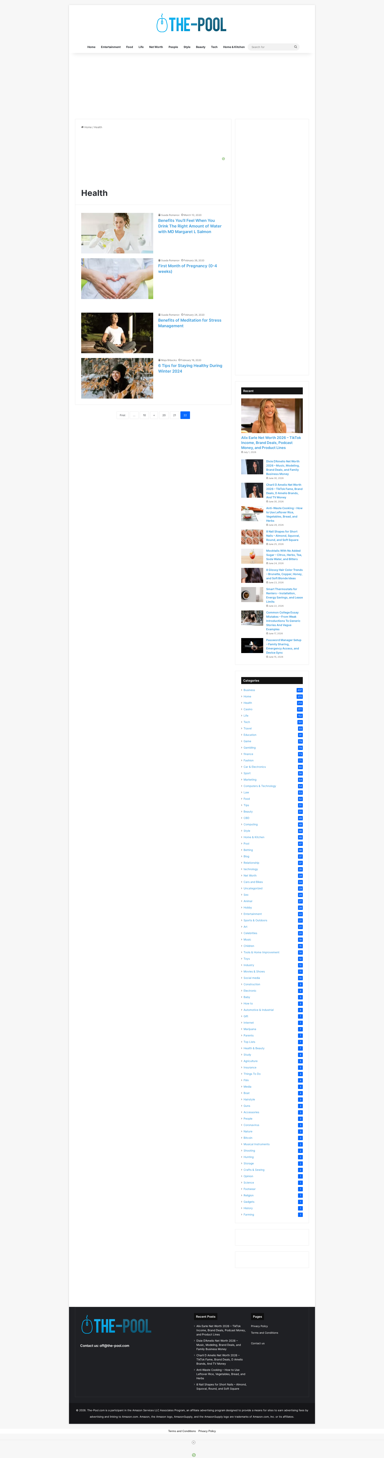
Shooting (249, 1150)
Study (247, 1054)
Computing (251, 824)
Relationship (251, 862)
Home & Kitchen (234, 47)
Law (246, 792)
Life (141, 47)
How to (248, 1003)
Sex (246, 894)
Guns (247, 1105)
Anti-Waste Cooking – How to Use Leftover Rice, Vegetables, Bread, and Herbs (220, 1374)
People (173, 47)
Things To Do (252, 1073)
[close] (193, 1442)
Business (249, 690)
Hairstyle (249, 1099)
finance (248, 754)
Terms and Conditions (264, 1332)
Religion (249, 1195)
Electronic (250, 990)
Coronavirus (251, 1125)
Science (249, 1182)
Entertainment (111, 47)
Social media (252, 977)
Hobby (248, 907)
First (122, 415)
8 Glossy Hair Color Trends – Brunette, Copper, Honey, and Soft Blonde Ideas (284, 574)
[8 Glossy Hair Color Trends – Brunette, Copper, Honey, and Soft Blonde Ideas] (252, 575)
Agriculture (251, 1061)
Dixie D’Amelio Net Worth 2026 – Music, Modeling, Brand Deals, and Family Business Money (218, 1345)
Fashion (249, 760)
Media (247, 1086)
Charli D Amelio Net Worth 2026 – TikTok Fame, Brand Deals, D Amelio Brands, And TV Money (219, 1359)
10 (144, 415)
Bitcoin (248, 1137)
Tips (246, 805)
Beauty (200, 47)
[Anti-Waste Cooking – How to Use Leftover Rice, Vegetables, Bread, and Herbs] (252, 513)
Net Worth (156, 47)
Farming (249, 1214)
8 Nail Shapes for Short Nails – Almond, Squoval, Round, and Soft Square (283, 536)
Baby (247, 997)
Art (245, 926)
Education (250, 734)
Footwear (250, 1189)
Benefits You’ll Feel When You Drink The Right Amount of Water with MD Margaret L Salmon (190, 226)
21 (174, 415)
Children (249, 945)
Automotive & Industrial (259, 1009)
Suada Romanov (170, 214)
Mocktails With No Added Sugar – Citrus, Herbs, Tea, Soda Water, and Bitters (284, 555)
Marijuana (250, 1029)
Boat (247, 1093)
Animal (248, 901)
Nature (248, 1131)
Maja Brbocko (169, 360)
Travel (248, 728)
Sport (247, 773)
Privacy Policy (259, 1326)
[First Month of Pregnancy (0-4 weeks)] (117, 278)
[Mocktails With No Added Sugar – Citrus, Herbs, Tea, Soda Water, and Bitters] (252, 556)
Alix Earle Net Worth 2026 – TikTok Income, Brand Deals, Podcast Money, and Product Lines (271, 443)
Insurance (250, 1067)
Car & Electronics (255, 766)
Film (246, 1080)
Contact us (258, 1343)
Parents (249, 1035)
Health (248, 702)
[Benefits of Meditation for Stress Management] (117, 333)
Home (91, 47)
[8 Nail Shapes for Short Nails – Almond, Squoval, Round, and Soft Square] (252, 537)
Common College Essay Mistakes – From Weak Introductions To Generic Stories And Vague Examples (283, 621)
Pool (246, 843)
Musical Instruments (257, 1144)
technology (251, 869)
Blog (246, 856)
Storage (249, 1163)
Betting (248, 850)
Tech (214, 47)
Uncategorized (253, 888)
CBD (246, 818)
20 (164, 415)
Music (247, 939)
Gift (246, 1016)
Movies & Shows (254, 971)
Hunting (249, 1157)
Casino (248, 709)
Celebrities (250, 933)
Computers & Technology (260, 786)
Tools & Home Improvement (261, 952)
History (248, 1208)
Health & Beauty (254, 1048)
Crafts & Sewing (254, 1169)
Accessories (251, 1112)
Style (187, 47)
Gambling (250, 747)
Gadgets (249, 1201)
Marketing (250, 779)
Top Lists (249, 1041)
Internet (249, 1022)
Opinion (248, 1176)
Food (129, 47)
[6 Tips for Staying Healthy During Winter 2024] (117, 378)
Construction (252, 984)
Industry (249, 965)
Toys (247, 958)
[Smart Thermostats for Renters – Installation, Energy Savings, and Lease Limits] (252, 594)
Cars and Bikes (253, 882)
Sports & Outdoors (255, 920)
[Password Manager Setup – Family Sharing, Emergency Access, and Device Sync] (252, 645)
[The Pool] (192, 23)
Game (247, 741)
